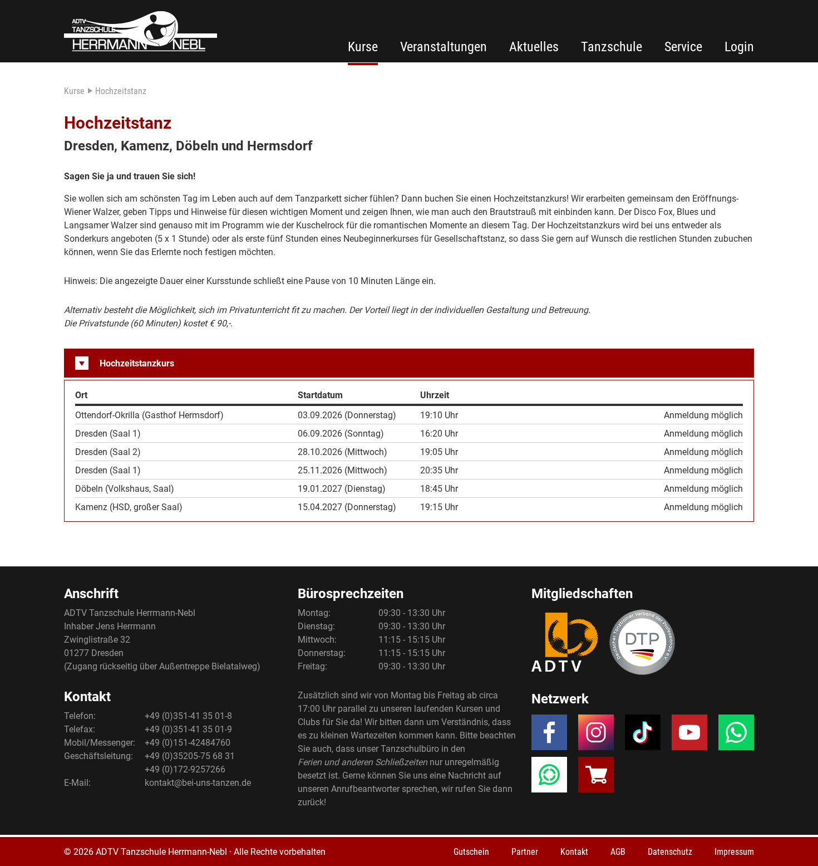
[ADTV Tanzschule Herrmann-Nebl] (140, 31)
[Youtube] (689, 736)
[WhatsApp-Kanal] (549, 778)
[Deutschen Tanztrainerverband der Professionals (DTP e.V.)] (642, 642)
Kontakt (574, 852)
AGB (617, 852)
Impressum (734, 852)
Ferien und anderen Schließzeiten (362, 762)
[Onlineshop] (596, 778)
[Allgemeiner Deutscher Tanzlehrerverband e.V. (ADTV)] (564, 642)
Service (683, 47)
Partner (524, 852)
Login (739, 47)
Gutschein (471, 852)
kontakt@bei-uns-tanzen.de (198, 782)
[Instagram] (596, 736)
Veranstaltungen (443, 47)
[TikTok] (643, 736)
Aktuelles (534, 47)
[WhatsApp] (736, 736)
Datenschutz (670, 852)
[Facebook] (549, 736)
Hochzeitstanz (120, 91)
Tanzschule (611, 47)
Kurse (363, 47)
